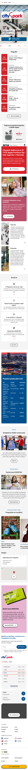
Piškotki (16, 761)
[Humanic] (2, 46)
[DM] (21, 46)
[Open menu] (26, 7)
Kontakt (3, 761)
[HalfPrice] (12, 46)
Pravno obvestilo (5, 757)
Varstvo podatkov (18, 757)
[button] (25, 532)
